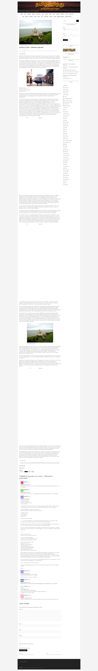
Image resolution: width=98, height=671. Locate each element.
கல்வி (23, 16)
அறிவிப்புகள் (65, 90)
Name (20, 623)
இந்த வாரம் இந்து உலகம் (67, 98)
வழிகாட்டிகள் (65, 175)
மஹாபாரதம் (65, 169)
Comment (21, 609)
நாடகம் (64, 147)
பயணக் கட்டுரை (23, 51)
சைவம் (42, 16)
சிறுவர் (64, 131)
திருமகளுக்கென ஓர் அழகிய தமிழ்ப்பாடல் (69, 69)
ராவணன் (23, 50)
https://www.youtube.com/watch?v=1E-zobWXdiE (29, 574)
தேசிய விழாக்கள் (66, 142)
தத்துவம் (26, 16)
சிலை (20, 50)
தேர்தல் (64, 144)
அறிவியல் (64, 92)
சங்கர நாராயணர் (43, 50)
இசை (64, 96)
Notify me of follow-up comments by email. (26, 643)
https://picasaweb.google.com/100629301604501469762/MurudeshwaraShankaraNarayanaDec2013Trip (40, 462)
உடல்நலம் (64, 107)
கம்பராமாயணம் (65, 114)
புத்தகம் (64, 162)
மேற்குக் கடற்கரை (50, 50)
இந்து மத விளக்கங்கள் (61, 16)
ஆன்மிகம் (64, 94)
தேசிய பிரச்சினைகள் (66, 140)
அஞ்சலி (64, 85)
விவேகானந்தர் (65, 179)
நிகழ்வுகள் (64, 149)
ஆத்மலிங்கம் (39, 50)
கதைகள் (64, 113)
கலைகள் (35, 16)
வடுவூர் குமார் (26, 489)
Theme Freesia (29, 667)
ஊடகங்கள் (65, 111)
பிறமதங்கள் (65, 158)
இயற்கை (25, 50)
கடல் (30, 50)
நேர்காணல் (65, 151)
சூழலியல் (64, 133)
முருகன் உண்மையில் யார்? (67, 78)
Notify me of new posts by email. (24, 648)
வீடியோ (64, 180)
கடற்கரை (46, 50)
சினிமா (64, 129)
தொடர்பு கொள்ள (36, 11)
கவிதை (64, 120)
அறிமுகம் (23, 11)
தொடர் (64, 146)
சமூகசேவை (65, 125)
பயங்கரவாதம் (65, 155)
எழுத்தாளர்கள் (28, 11)
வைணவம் (51, 16)
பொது (64, 164)
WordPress (33, 667)
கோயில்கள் (31, 16)
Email (20, 629)
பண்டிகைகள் (65, 153)
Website (20, 635)
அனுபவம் (24, 45)
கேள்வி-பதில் (46, 16)
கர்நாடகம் (35, 50)
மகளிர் (64, 168)
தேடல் (32, 11)
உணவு (64, 109)
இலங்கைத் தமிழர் (66, 105)
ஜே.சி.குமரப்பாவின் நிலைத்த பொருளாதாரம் (70, 73)
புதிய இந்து (65, 160)
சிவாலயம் (54, 50)
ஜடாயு (20, 49)
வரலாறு (64, 173)
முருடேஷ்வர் (32, 50)
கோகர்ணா (28, 50)
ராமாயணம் (65, 171)
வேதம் (39, 16)
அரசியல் (64, 89)
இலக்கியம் (64, 103)
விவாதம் (55, 16)
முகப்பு (20, 11)
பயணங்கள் (20, 45)
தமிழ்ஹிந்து (21, 667)
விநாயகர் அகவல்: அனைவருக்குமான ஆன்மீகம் (70, 71)
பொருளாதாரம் (65, 166)
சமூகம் (64, 127)
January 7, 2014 (24, 49)
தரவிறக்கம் (65, 138)
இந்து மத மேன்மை (68, 16)
